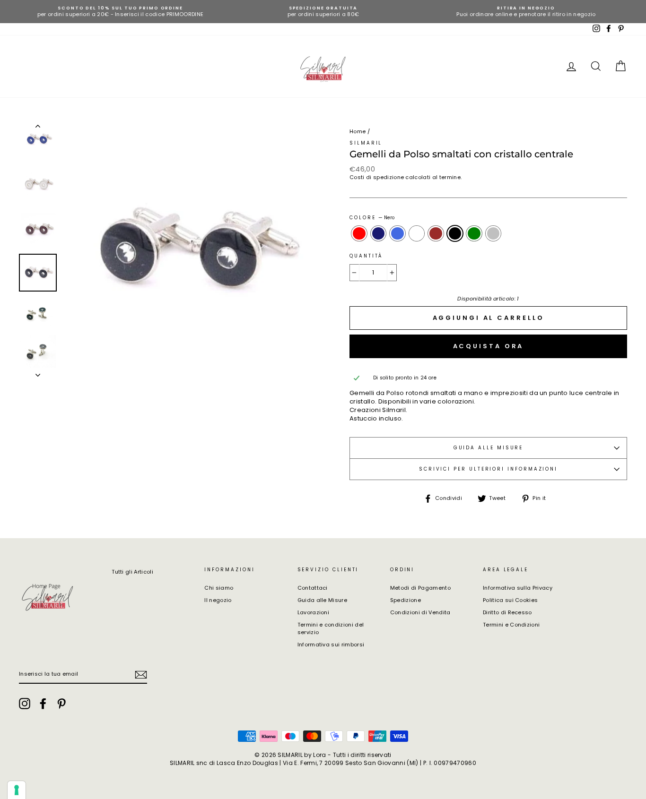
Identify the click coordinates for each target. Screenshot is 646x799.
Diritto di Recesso (507, 612)
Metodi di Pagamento (420, 588)
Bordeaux (436, 233)
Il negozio (217, 600)
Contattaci (312, 588)
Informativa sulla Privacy (517, 588)
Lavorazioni (313, 612)
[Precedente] (38, 128)
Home (357, 131)
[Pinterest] (61, 703)
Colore (371, 218)
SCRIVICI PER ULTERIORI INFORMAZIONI (488, 469)
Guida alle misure (489, 448)
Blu (378, 233)
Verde (474, 233)
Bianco (417, 233)
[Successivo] (38, 372)
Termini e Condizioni (511, 624)
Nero (455, 233)
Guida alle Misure (322, 600)
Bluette (397, 233)
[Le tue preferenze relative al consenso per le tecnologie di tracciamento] (17, 790)
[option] (120, 11)
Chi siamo (218, 588)
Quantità (366, 256)
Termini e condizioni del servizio (330, 628)
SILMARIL (365, 143)
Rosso (359, 233)
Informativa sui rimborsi (331, 644)
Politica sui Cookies (510, 600)
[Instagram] (24, 703)
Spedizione (405, 600)
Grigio (493, 233)
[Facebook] (43, 703)
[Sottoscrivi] (141, 674)
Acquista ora (488, 346)
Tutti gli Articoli (132, 572)
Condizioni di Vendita (420, 612)
